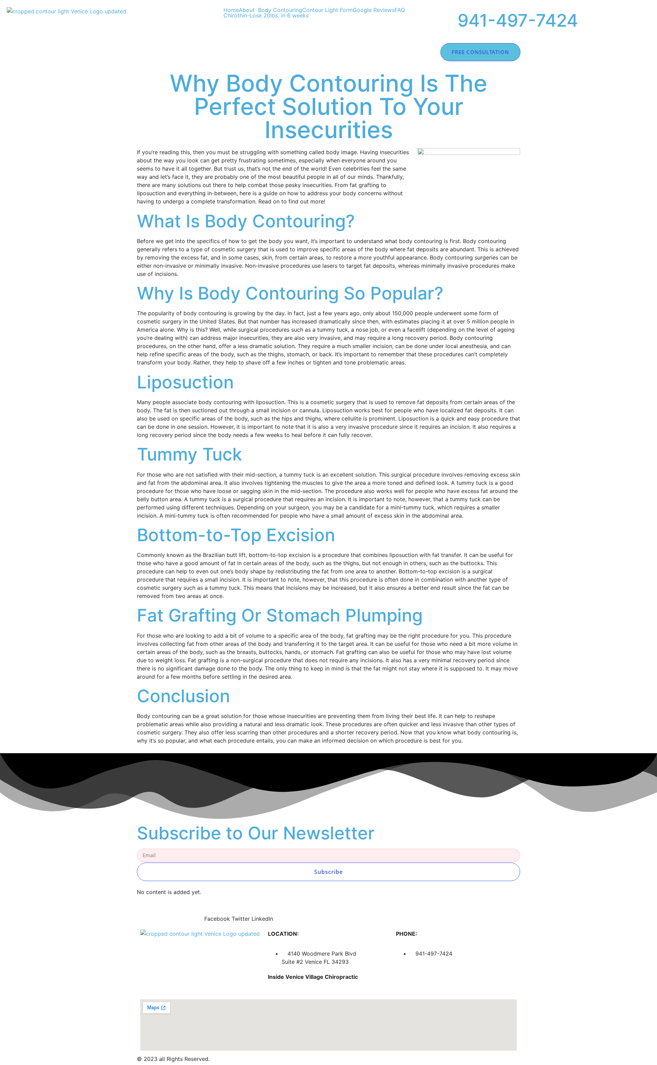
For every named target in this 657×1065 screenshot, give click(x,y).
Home (231, 10)
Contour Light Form (327, 10)
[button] (248, 10)
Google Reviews (374, 10)
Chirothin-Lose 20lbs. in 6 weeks (266, 15)
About (247, 10)
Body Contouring (280, 10)
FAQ (400, 10)
